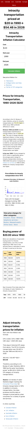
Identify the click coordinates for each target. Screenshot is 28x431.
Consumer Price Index (10, 384)
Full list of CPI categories (14, 87)
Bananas (9, 85)
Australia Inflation (11, 413)
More (14, 5)
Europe (24, 2)
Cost (4, 44)
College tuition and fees (14, 83)
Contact (10, 428)
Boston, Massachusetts (12, 222)
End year (6, 61)
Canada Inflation (11, 407)
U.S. (2, 2)
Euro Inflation (10, 416)
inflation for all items (9, 162)
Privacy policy (18, 428)
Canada (7, 2)
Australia (18, 2)
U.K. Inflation (10, 410)
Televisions (9, 81)
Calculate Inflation (14, 71)
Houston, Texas (9, 218)
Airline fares (8, 225)
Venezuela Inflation (12, 419)
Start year (6, 53)
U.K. (12, 2)
